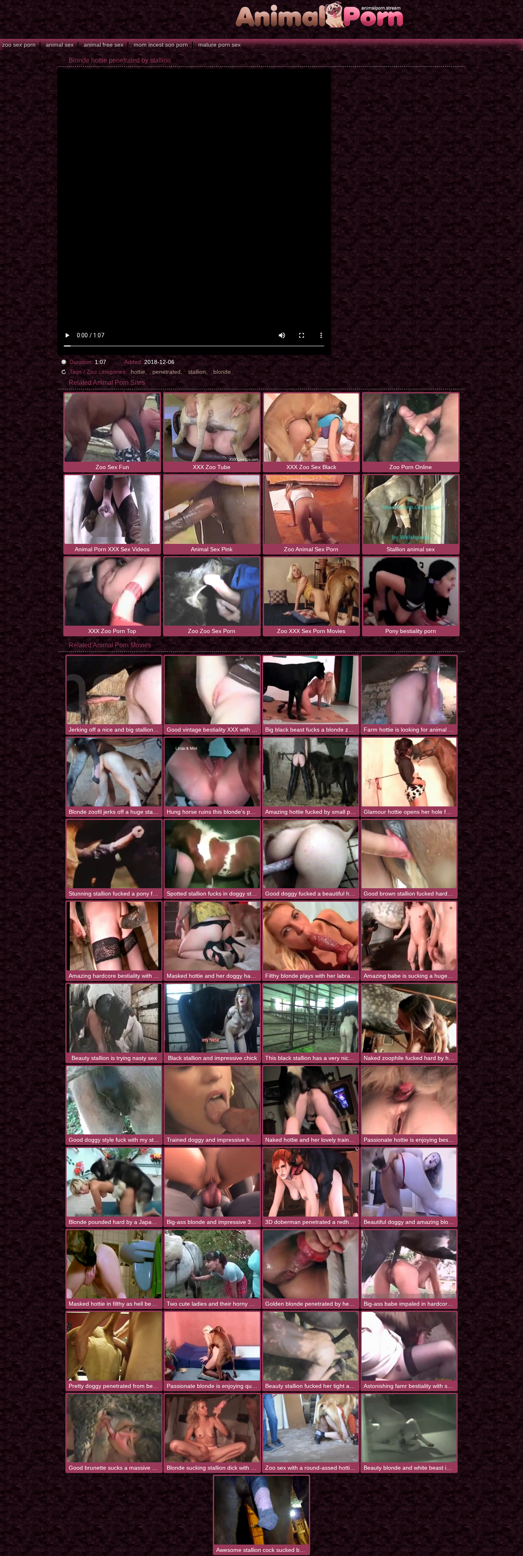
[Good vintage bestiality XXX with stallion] (212, 690)
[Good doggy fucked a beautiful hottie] (310, 854)
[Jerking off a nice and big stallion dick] (114, 690)
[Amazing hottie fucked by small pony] (310, 772)
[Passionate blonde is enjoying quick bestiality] (212, 1346)
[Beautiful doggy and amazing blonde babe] (409, 1182)
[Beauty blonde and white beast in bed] (409, 1428)
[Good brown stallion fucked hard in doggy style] (409, 854)
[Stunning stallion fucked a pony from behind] (114, 854)
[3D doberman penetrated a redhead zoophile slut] (310, 1182)
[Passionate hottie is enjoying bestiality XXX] (409, 1100)
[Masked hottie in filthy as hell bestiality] (114, 1264)
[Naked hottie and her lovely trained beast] (310, 1100)
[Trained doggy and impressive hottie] (212, 1100)
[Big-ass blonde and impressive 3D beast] (212, 1182)
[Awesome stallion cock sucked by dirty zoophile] (261, 1510)
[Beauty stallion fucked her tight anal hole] (310, 1346)
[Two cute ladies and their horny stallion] (212, 1264)
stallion (197, 371)
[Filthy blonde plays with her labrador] (310, 936)
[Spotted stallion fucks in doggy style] (212, 854)
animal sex (60, 44)
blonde (222, 371)
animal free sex (103, 44)
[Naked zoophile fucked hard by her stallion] (409, 1018)
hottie (138, 371)
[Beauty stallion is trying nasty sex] (114, 1018)
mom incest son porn (161, 44)
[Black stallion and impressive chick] (212, 1018)
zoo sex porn (19, 44)
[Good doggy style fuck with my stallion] (114, 1100)
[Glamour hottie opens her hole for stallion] (409, 772)
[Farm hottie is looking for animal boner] (409, 690)
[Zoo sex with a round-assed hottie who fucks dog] (310, 1428)
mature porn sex (219, 44)
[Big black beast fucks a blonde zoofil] (310, 690)
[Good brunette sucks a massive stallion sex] (114, 1428)
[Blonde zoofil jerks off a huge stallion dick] (114, 772)
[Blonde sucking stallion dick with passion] (212, 1428)
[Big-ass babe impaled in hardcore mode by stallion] (409, 1264)
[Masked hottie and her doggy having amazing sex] (212, 936)
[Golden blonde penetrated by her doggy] (310, 1264)
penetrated (166, 371)
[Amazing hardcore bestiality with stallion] (114, 936)
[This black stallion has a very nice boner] (310, 1018)
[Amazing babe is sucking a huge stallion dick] (409, 936)
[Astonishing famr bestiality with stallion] (409, 1346)
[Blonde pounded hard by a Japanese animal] (114, 1182)
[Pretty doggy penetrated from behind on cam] (114, 1346)
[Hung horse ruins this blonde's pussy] (212, 772)
